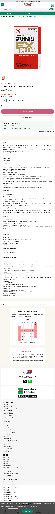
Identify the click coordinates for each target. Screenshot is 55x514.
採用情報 (6, 464)
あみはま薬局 (7, 500)
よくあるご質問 (8, 449)
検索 (51, 9)
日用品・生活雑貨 (8, 413)
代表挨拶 (6, 459)
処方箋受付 (7, 436)
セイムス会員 (7, 434)
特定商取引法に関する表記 (11, 474)
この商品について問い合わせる (47, 131)
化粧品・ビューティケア (10, 409)
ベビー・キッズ (8, 415)
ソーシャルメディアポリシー (11, 480)
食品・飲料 (7, 421)
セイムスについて (8, 457)
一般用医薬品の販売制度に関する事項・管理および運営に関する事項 (27, 360)
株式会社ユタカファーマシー (11, 498)
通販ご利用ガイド (8, 447)
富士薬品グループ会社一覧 (11, 468)
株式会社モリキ (8, 494)
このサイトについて (9, 482)
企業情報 (6, 461)
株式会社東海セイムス (10, 492)
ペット (6, 419)
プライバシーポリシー (13, 508)
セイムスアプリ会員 (9, 432)
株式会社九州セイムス (10, 490)
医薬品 (6, 405)
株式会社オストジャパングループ (12, 488)
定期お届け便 (7, 438)
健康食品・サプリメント (10, 407)
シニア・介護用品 (8, 417)
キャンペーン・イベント (10, 428)
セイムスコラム (8, 430)
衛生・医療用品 (8, 411)
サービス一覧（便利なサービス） (12, 440)
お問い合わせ (29, 351)
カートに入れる (28, 112)
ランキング (45, 13)
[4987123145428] (3, 78)
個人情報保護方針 (8, 476)
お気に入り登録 (28, 117)
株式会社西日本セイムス (10, 496)
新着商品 (28, 13)
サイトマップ (7, 472)
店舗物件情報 (7, 466)
